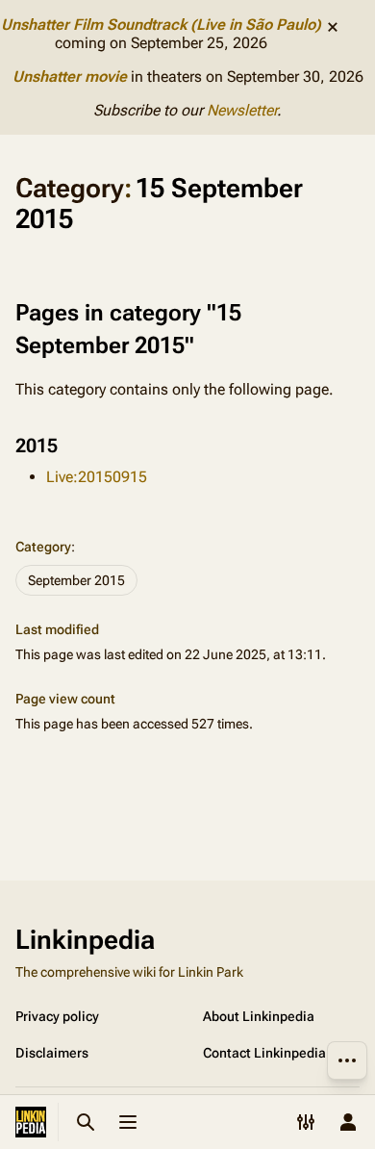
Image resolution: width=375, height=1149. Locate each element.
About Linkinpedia (258, 1016)
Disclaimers (51, 1052)
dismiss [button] (332, 26)
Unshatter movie (69, 76)
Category (43, 546)
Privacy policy (57, 1016)
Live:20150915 (96, 477)
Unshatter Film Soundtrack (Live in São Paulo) (161, 24)
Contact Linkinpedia (264, 1052)
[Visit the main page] (31, 1122)
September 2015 (76, 580)
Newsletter (242, 110)
